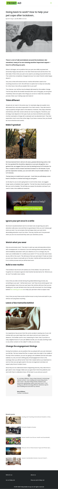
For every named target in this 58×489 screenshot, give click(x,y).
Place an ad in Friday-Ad (37, 480)
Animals (24, 18)
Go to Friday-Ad (10, 480)
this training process (16, 289)
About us (33, 475)
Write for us (9, 475)
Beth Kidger (10, 18)
